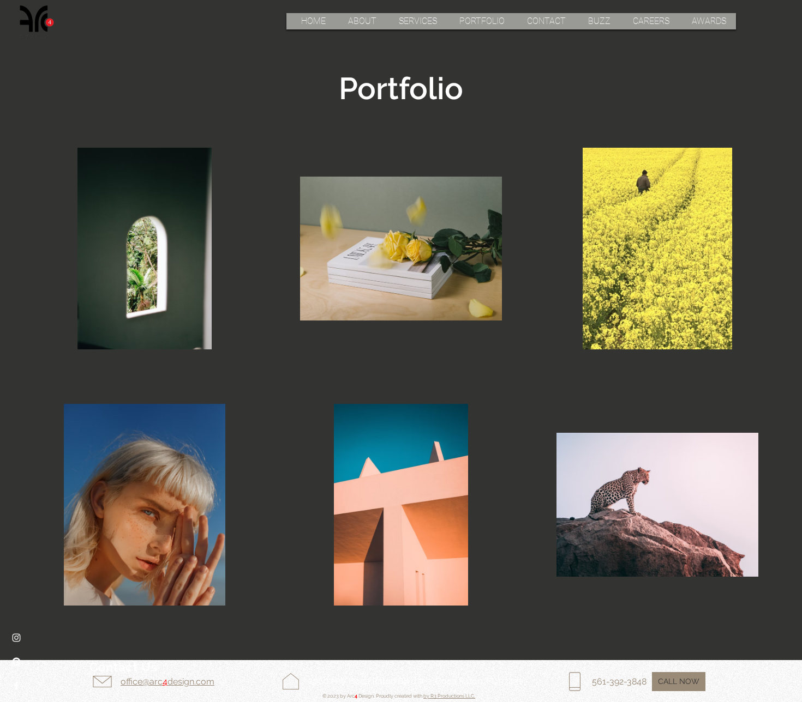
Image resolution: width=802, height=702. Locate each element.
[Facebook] (16, 685)
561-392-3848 (619, 681)
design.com (190, 681)
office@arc (142, 681)
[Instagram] (16, 637)
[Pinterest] (16, 661)
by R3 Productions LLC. (449, 696)
